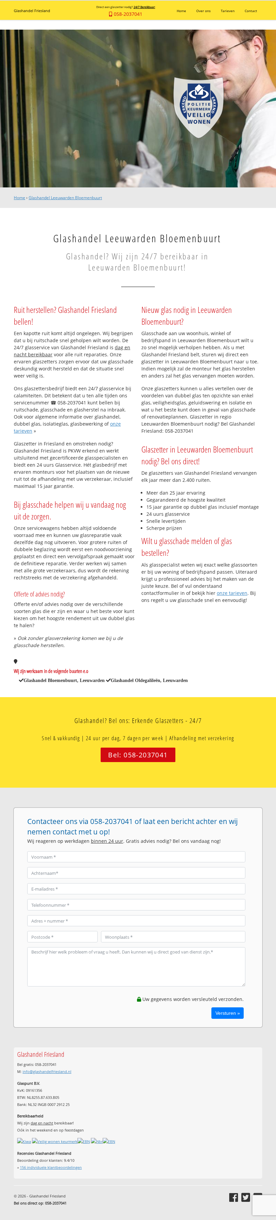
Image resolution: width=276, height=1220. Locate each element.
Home (19, 198)
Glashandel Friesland (32, 10)
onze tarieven (232, 593)
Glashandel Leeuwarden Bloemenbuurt (65, 198)
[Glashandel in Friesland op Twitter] (245, 1197)
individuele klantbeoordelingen (51, 1167)
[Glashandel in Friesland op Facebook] (233, 1197)
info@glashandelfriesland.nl (47, 1071)
